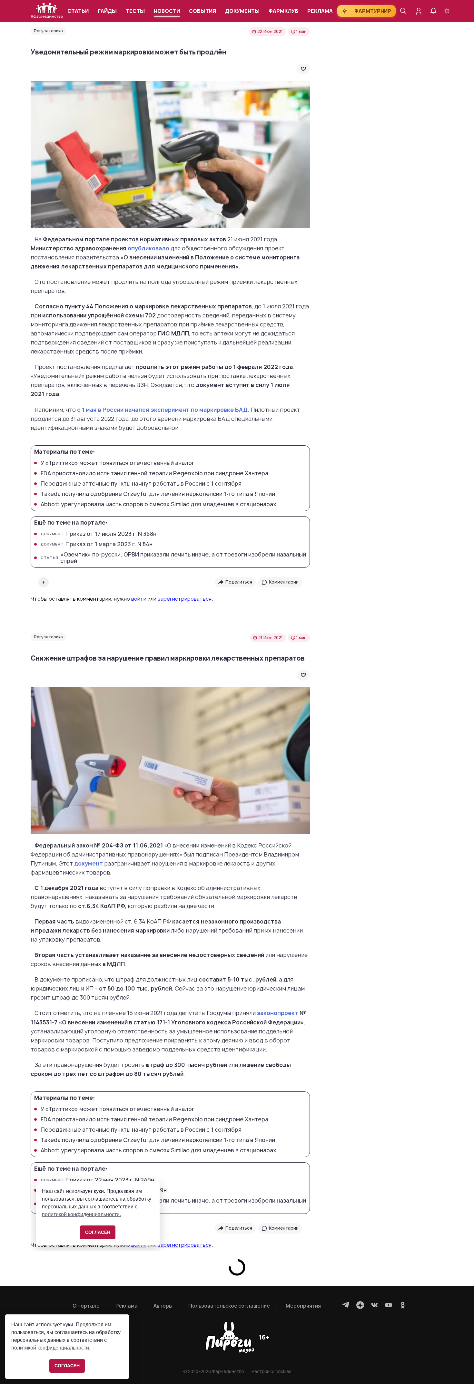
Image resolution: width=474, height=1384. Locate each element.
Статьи (78, 11)
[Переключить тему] (447, 11)
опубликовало (148, 248)
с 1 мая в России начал (109, 409)
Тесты (135, 11)
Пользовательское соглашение (229, 1305)
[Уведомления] (433, 11)
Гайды (107, 11)
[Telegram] (346, 1305)
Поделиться (238, 582)
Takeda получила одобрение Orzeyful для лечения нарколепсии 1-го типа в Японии (158, 494)
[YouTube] (388, 1305)
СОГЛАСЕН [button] (67, 1365)
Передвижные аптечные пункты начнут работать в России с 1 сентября (141, 483)
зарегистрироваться (185, 598)
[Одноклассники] (403, 1305)
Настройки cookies (271, 1371)
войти (138, 598)
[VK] (374, 1305)
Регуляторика (48, 31)
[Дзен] (360, 1305)
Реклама (320, 11)
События (202, 11)
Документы (242, 11)
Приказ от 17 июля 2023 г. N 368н (98, 534)
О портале (86, 1305)
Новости (167, 11)
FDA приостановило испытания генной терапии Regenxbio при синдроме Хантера (154, 473)
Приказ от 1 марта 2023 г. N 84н (97, 544)
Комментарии (284, 582)
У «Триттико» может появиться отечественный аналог (117, 463)
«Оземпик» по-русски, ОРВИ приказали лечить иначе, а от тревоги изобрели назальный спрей (173, 557)
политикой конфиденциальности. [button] (50, 1347)
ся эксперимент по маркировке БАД (195, 409)
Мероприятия (303, 1305)
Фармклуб (283, 11)
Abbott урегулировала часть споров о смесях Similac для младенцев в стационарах (158, 504)
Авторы (163, 1305)
